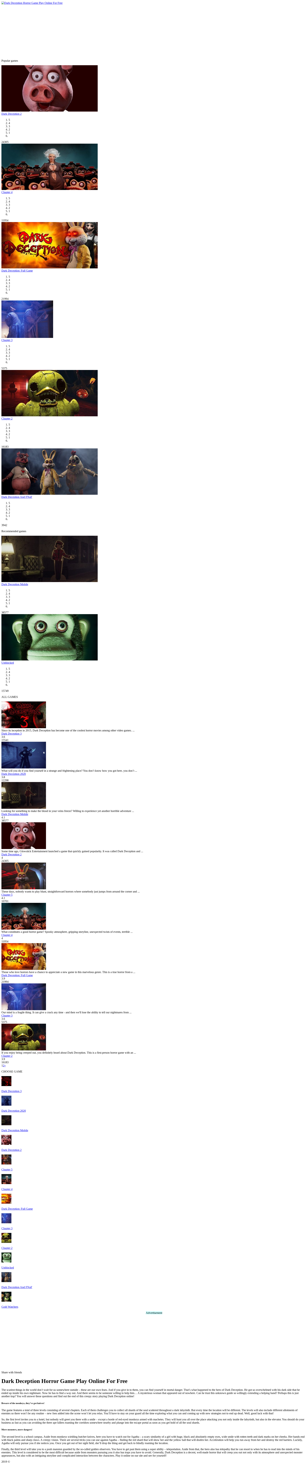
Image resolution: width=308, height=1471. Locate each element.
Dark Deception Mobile (14, 584)
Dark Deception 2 (11, 113)
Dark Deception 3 (11, 733)
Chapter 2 (6, 418)
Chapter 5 (6, 894)
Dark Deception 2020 (13, 773)
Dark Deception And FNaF (16, 496)
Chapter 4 (6, 192)
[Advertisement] (154, 31)
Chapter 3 (6, 340)
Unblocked (7, 662)
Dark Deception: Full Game (17, 270)
